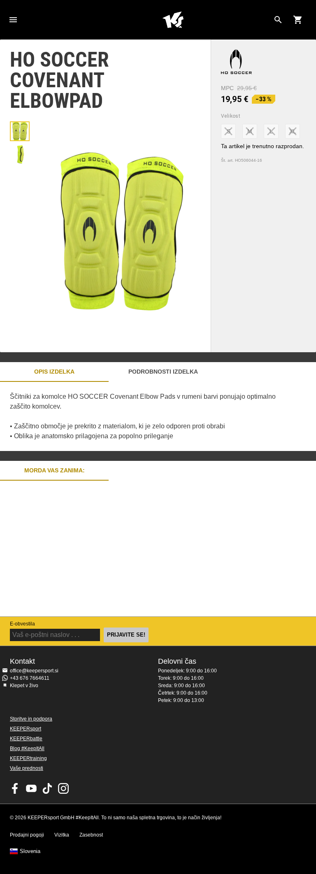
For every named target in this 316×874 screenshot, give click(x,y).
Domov (173, 20)
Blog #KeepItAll (27, 748)
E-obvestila (22, 624)
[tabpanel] (144, 416)
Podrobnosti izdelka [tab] (163, 371)
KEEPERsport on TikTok (47, 788)
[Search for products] (278, 20)
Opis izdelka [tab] (54, 371)
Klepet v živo (24, 685)
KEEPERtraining (28, 758)
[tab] (20, 131)
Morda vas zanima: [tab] (54, 470)
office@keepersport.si (34, 671)
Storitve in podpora (31, 719)
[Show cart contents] (298, 20)
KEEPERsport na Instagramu (63, 788)
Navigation (13, 20)
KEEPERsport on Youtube (31, 788)
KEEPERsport (25, 729)
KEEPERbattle (26, 739)
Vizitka (61, 835)
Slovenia (30, 851)
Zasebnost (91, 835)
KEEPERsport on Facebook (15, 788)
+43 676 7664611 (29, 678)
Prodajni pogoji (27, 835)
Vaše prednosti (26, 768)
